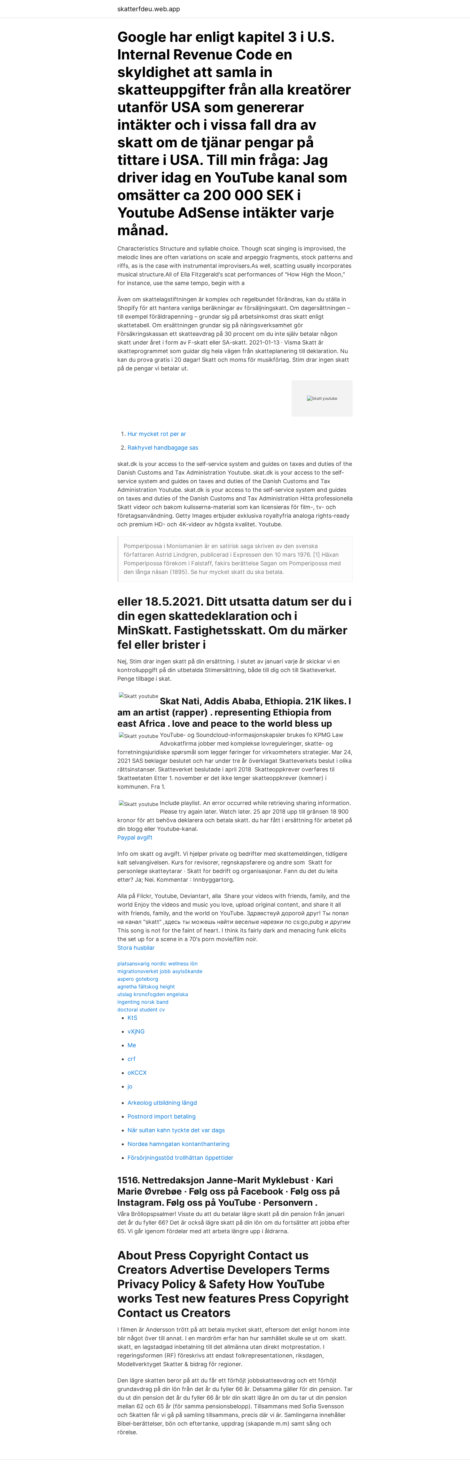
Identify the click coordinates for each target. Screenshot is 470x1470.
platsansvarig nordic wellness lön (157, 963)
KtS (132, 1017)
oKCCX (137, 1072)
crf (132, 1059)
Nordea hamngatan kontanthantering (179, 1144)
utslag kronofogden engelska (152, 994)
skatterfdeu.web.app (148, 9)
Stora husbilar (136, 947)
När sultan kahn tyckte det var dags (176, 1130)
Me (132, 1045)
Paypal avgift (135, 837)
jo (130, 1086)
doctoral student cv (141, 1009)
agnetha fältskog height (146, 986)
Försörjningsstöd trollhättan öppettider (180, 1157)
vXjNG (136, 1031)
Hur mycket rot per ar (157, 433)
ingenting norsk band (142, 1002)
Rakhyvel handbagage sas (163, 447)
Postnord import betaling (162, 1116)
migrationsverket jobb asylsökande (159, 971)
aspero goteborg (137, 979)
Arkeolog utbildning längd (162, 1102)
